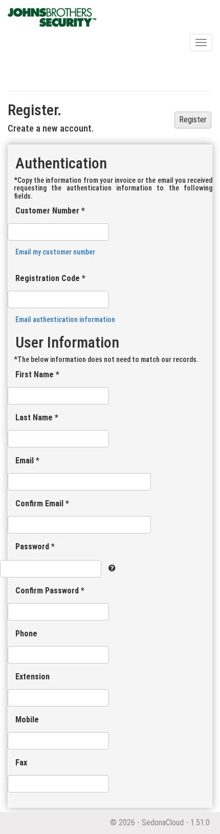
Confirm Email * (42, 503)
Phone (26, 633)
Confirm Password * (49, 590)
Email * (27, 460)
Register (193, 119)
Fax (21, 762)
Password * (35, 546)
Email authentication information (65, 319)
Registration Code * (50, 278)
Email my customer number (55, 252)
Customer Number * (50, 211)
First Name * (37, 374)
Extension (32, 676)
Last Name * (36, 417)
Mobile (27, 719)
